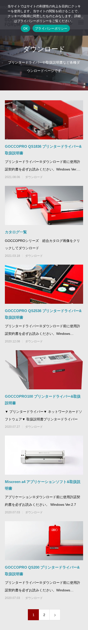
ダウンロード (34, 177)
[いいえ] (81, 17)
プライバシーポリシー (51, 28)
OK (25, 28)
